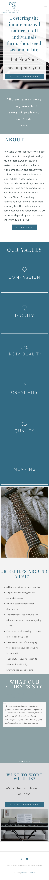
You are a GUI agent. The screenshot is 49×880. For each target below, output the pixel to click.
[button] (19, 761)
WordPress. (32, 873)
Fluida (23, 873)
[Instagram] (26, 859)
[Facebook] (22, 859)
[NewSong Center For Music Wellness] (13, 7)
